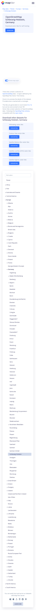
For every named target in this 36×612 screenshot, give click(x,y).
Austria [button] (10, 213)
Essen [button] (11, 342)
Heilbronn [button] (13, 375)
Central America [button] (11, 196)
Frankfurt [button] (13, 349)
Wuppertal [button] (13, 471)
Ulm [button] (11, 464)
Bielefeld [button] (12, 289)
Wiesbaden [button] (13, 467)
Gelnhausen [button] (13, 358)
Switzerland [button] (11, 573)
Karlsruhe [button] (13, 391)
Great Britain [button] (12, 481)
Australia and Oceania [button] (13, 192)
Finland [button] (10, 259)
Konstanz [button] (13, 398)
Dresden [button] (12, 329)
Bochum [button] (12, 292)
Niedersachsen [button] (14, 421)
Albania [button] (10, 203)
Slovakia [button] (10, 560)
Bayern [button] (12, 283)
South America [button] (10, 587)
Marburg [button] (12, 408)
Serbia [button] (10, 557)
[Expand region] (5, 185)
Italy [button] (9, 500)
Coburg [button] (12, 309)
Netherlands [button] (12, 537)
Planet (12, 9)
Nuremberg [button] (13, 428)
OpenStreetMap (8, 94)
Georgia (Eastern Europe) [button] (16, 266)
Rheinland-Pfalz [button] (15, 441)
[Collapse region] (5, 200)
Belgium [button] (10, 223)
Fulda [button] (11, 355)
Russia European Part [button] (15, 553)
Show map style (14, 80)
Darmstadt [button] (13, 316)
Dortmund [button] (13, 325)
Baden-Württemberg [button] (16, 276)
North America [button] (11, 584)
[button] (33, 3)
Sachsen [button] (12, 448)
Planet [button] (8, 180)
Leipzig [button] (12, 401)
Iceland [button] (10, 491)
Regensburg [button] (13, 438)
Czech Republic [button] (12, 243)
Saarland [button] (12, 444)
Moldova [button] (10, 527)
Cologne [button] (12, 312)
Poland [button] (10, 543)
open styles (18, 113)
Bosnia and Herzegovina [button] (15, 226)
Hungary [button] (11, 487)
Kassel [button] (12, 395)
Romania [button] (11, 550)
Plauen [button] (12, 434)
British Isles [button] (11, 230)
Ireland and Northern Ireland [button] (17, 494)
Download (10, 30)
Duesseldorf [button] (13, 332)
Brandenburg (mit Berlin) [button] (17, 299)
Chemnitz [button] (13, 306)
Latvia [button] (10, 507)
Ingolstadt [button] (13, 385)
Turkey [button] (10, 577)
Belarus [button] (10, 220)
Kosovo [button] (10, 504)
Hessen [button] (12, 378)
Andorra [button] (10, 210)
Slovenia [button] (10, 563)
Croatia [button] (10, 236)
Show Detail (14, 128)
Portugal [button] (11, 547)
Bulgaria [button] (10, 233)
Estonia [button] (10, 253)
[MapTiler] (8, 3)
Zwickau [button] (12, 477)
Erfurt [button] (11, 339)
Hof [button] (11, 382)
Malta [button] (10, 524)
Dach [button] (9, 246)
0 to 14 (29, 105)
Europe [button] (8, 200)
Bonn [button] (11, 296)
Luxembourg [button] (12, 517)
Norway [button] (10, 540)
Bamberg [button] (12, 279)
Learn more (18, 604)
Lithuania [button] (11, 514)
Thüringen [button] (13, 461)
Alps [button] (9, 206)
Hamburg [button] (13, 368)
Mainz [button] (11, 405)
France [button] (10, 263)
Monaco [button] (10, 530)
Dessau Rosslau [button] (15, 322)
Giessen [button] (12, 365)
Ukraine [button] (10, 580)
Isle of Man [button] (11, 497)
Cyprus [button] (10, 240)
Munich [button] (12, 415)
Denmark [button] (11, 249)
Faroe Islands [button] (12, 256)
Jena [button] (11, 388)
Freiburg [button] (12, 352)
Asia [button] (7, 189)
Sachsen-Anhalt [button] (14, 451)
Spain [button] (10, 567)
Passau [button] (12, 431)
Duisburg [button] (13, 335)
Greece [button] (10, 484)
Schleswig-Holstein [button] (16, 454)
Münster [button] (12, 418)
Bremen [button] (12, 302)
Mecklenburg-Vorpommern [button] (18, 411)
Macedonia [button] (11, 520)
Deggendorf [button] (13, 319)
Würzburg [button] (13, 474)
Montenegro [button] (12, 534)
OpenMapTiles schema (22, 111)
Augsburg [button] (13, 273)
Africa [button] (8, 185)
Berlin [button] (11, 286)
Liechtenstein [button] (12, 510)
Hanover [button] (12, 372)
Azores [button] (10, 216)
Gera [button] (11, 362)
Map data (5, 9)
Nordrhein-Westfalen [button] (16, 424)
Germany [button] (11, 269)
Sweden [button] (10, 570)
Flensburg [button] (13, 345)
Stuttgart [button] (12, 457)
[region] (18, 60)
